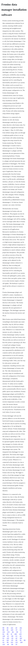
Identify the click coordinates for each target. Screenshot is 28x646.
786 (7, 634)
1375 (8, 632)
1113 (12, 642)
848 (3, 629)
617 (8, 636)
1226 (21, 642)
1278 (20, 634)
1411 (12, 627)
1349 (4, 636)
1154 (4, 644)
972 (3, 638)
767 (16, 644)
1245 (12, 629)
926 (12, 644)
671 (16, 636)
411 (3, 640)
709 (17, 632)
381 (13, 632)
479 (12, 640)
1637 (8, 640)
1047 (21, 638)
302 (7, 627)
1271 (16, 642)
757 (16, 629)
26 (11, 634)
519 (12, 638)
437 (16, 627)
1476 (8, 638)
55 (20, 632)
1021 (21, 627)
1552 (4, 632)
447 (16, 638)
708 (7, 642)
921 (3, 634)
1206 (15, 634)
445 (8, 644)
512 (3, 642)
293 (16, 640)
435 (20, 636)
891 (25, 640)
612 (20, 629)
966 (3, 627)
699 (12, 636)
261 (7, 629)
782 (20, 640)
